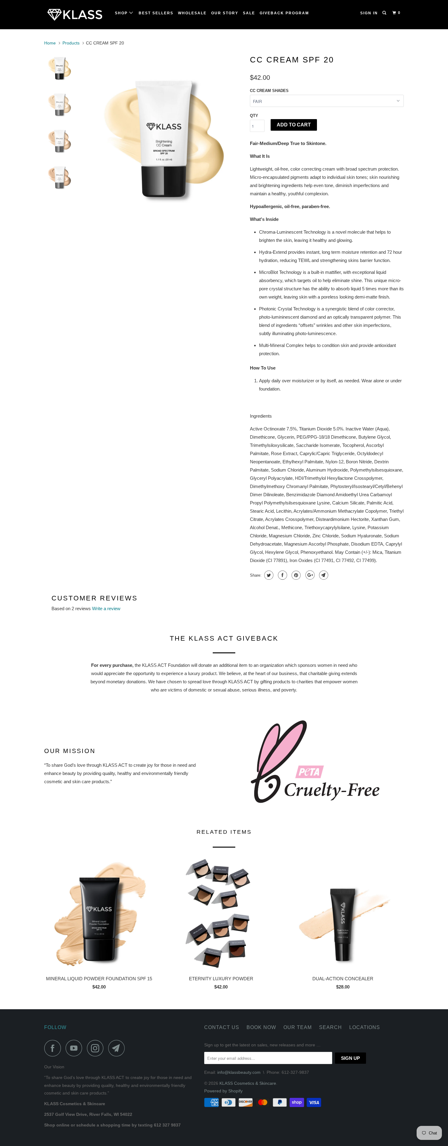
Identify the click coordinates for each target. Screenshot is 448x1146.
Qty (254, 115)
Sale (249, 13)
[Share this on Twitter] (268, 575)
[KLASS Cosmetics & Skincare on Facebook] (54, 1048)
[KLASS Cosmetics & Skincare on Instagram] (97, 1048)
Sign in (369, 13)
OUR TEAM (297, 1027)
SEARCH (330, 1027)
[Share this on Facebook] (281, 575)
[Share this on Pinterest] (295, 575)
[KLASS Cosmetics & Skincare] (75, 15)
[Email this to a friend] (323, 575)
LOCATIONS (364, 1027)
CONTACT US (221, 1027)
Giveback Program (284, 13)
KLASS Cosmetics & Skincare (247, 1083)
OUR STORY (224, 13)
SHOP (122, 13)
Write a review (106, 608)
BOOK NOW (261, 1027)
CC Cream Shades (269, 90)
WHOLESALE (192, 13)
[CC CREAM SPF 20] (164, 131)
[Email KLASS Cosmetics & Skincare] (118, 1048)
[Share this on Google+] (309, 575)
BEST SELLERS (156, 13)
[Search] (385, 13)
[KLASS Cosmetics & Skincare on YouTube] (76, 1048)
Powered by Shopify (223, 1090)
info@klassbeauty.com (239, 1072)
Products (71, 43)
